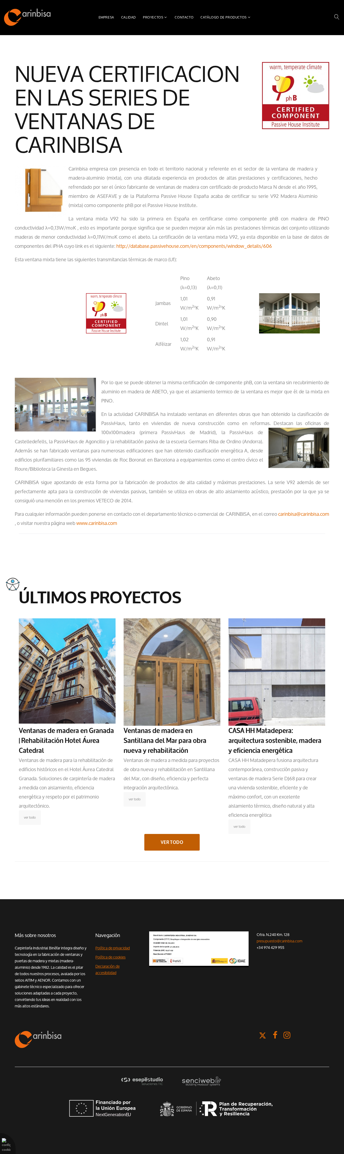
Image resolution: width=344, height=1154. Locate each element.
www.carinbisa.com (96, 523)
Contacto (184, 17)
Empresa (106, 17)
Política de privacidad (112, 948)
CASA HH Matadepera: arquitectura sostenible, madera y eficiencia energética (274, 741)
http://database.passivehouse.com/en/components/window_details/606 (194, 246)
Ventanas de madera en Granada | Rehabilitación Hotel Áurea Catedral (66, 741)
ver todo (30, 817)
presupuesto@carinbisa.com (279, 941)
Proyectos (153, 17)
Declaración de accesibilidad (107, 969)
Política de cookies (110, 957)
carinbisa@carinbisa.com (303, 513)
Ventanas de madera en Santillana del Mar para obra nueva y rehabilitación (165, 741)
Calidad (128, 17)
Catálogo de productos (223, 17)
